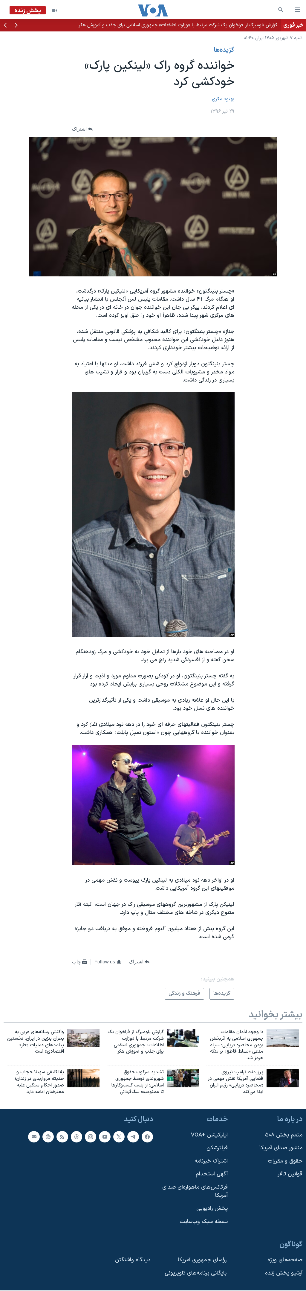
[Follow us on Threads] (76, 1136)
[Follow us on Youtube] (104, 1136)
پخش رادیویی (212, 1209)
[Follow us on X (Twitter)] (119, 1136)
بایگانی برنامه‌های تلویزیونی (196, 1273)
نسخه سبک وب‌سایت (204, 1222)
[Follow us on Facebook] (147, 1136)
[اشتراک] (33, 1136)
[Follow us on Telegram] (133, 1136)
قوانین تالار (290, 1174)
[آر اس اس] (62, 1136)
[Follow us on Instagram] (90, 1136)
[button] (16, 25)
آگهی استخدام (212, 1174)
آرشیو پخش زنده (283, 1273)
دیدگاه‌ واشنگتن (132, 1260)
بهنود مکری (223, 99)
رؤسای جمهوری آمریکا (202, 1260)
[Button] (82, 129)
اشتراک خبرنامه (211, 1161)
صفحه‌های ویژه (284, 1260)
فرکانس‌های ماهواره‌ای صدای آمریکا (195, 1191)
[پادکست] (48, 1136)
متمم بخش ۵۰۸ (283, 1135)
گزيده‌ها (224, 50)
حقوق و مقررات (285, 1161)
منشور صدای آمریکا (280, 1148)
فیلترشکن (217, 1148)
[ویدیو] (55, 10)
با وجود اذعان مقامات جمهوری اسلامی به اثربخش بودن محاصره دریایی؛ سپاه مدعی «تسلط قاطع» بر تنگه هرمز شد (165, 25)
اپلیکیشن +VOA (209, 1135)
